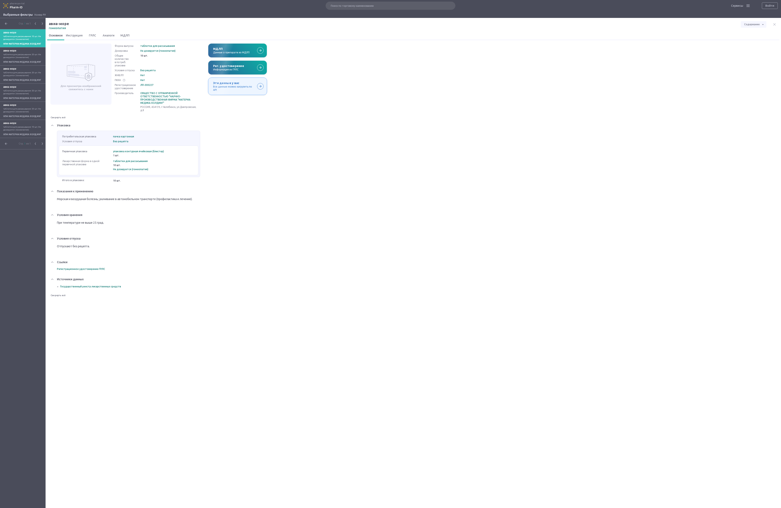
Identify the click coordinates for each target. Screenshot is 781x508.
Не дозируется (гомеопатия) (158, 50)
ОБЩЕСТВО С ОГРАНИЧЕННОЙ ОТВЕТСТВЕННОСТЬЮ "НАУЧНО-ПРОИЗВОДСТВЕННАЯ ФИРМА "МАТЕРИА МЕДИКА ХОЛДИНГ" (165, 98)
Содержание (752, 24)
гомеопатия (57, 28)
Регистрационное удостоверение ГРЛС (81, 269)
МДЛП (125, 35)
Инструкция (74, 35)
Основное (56, 35)
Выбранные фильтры (18, 14)
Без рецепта (148, 70)
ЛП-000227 (146, 85)
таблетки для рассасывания (157, 46)
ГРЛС (92, 35)
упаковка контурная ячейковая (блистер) (138, 151)
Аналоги (109, 35)
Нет (142, 75)
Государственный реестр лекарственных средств (90, 286)
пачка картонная (123, 136)
